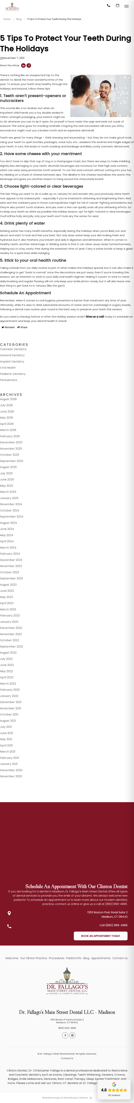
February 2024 (10, 554)
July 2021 (6, 727)
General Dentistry (12, 355)
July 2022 (6, 659)
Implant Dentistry (12, 362)
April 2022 (6, 677)
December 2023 (11, 560)
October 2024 (9, 510)
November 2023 (11, 566)
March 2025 (8, 492)
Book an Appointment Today (100, 936)
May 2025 (6, 486)
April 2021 (6, 745)
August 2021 (8, 721)
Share (23, 327)
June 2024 (7, 529)
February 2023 (10, 616)
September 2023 (11, 578)
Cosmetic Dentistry (13, 349)
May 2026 (6, 418)
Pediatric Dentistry (13, 374)
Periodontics (8, 380)
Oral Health (8, 368)
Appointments (100, 958)
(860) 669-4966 (67, 1028)
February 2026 (10, 436)
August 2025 (8, 467)
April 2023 (6, 603)
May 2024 (6, 535)
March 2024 (8, 548)
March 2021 (7, 752)
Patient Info (74, 958)
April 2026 (7, 424)
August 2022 (8, 653)
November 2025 (11, 449)
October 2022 (9, 640)
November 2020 (11, 776)
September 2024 (11, 517)
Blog (18, 19)
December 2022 (11, 628)
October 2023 (9, 572)
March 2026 (8, 430)
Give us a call (95, 316)
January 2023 (9, 622)
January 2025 (9, 498)
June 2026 (7, 412)
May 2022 (6, 671)
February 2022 (10, 690)
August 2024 (8, 523)
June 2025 (7, 479)
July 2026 (6, 405)
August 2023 (8, 585)
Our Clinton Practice (33, 958)
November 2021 (10, 708)
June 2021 (6, 733)
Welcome (11, 958)
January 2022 (9, 696)
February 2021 (9, 758)
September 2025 (11, 461)
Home (6, 19)
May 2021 (6, 739)
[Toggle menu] (126, 6)
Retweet (9, 327)
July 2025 (6, 473)
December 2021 (10, 702)
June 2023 (7, 591)
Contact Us (120, 958)
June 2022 (7, 665)
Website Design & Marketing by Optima (65, 1097)
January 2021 (9, 764)
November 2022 (11, 634)
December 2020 (11, 770)
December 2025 (11, 442)
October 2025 (9, 455)
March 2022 (8, 684)
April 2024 (7, 541)
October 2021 (9, 714)
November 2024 (11, 504)
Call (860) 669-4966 (113, 925)
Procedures (56, 958)
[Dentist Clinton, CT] (12, 11)
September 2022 (11, 647)
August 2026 (8, 399)
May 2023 (6, 597)
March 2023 (8, 609)
